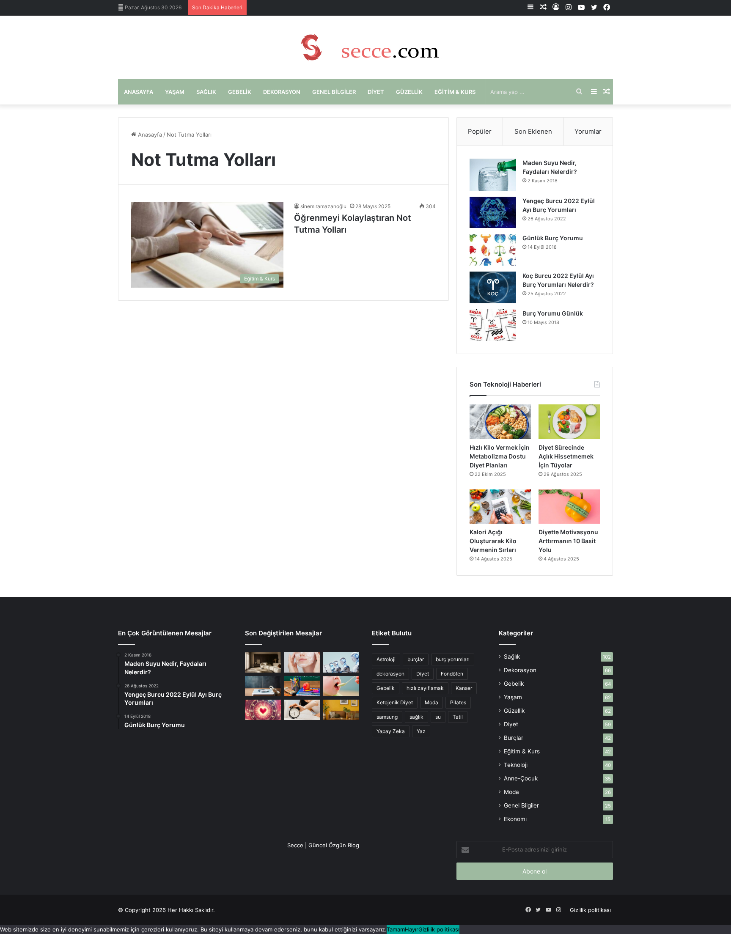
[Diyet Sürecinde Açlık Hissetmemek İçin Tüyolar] (569, 421)
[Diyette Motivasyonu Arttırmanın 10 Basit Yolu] (569, 506)
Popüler (480, 131)
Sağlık (206, 91)
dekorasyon (390, 673)
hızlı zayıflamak (425, 688)
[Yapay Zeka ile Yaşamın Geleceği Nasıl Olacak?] (341, 662)
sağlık (416, 717)
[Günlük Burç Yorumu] (493, 250)
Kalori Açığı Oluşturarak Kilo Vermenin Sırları (493, 540)
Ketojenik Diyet (394, 702)
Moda (431, 702)
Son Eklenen (533, 131)
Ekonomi (515, 819)
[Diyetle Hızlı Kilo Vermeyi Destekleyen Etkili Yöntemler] (263, 686)
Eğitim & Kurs (454, 91)
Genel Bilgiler (334, 91)
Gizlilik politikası (590, 910)
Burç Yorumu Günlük (552, 313)
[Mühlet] (365, 47)
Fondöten (452, 673)
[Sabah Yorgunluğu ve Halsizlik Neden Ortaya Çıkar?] (302, 710)
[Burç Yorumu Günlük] (493, 325)
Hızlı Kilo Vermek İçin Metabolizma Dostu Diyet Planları (500, 456)
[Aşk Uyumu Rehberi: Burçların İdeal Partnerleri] (263, 710)
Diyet (376, 91)
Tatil (458, 717)
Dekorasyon (281, 91)
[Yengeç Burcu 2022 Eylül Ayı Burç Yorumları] (493, 212)
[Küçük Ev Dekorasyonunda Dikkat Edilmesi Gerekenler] (263, 662)
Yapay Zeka (390, 731)
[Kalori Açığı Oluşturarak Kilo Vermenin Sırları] (500, 506)
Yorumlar (588, 131)
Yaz (421, 731)
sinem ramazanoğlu (323, 206)
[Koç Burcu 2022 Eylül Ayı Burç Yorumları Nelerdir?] (493, 287)
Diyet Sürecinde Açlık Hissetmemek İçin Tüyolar (566, 456)
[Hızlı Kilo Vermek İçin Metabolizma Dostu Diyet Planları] (500, 421)
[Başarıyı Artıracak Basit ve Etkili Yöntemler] (302, 686)
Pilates (458, 702)
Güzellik (409, 91)
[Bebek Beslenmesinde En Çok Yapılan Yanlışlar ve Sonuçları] (341, 686)
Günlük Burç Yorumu (552, 238)
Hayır (411, 929)
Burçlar (513, 737)
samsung (387, 717)
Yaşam (174, 91)
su (438, 717)
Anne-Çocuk (521, 778)
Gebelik (239, 91)
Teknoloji (516, 764)
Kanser (464, 688)
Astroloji (386, 659)
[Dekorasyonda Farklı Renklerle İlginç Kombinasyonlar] (341, 710)
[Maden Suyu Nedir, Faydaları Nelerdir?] (493, 175)
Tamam (396, 929)
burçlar (415, 659)
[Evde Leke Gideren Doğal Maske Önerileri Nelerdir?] (302, 662)
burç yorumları (453, 659)
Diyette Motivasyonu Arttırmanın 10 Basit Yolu (568, 540)
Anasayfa (138, 91)
